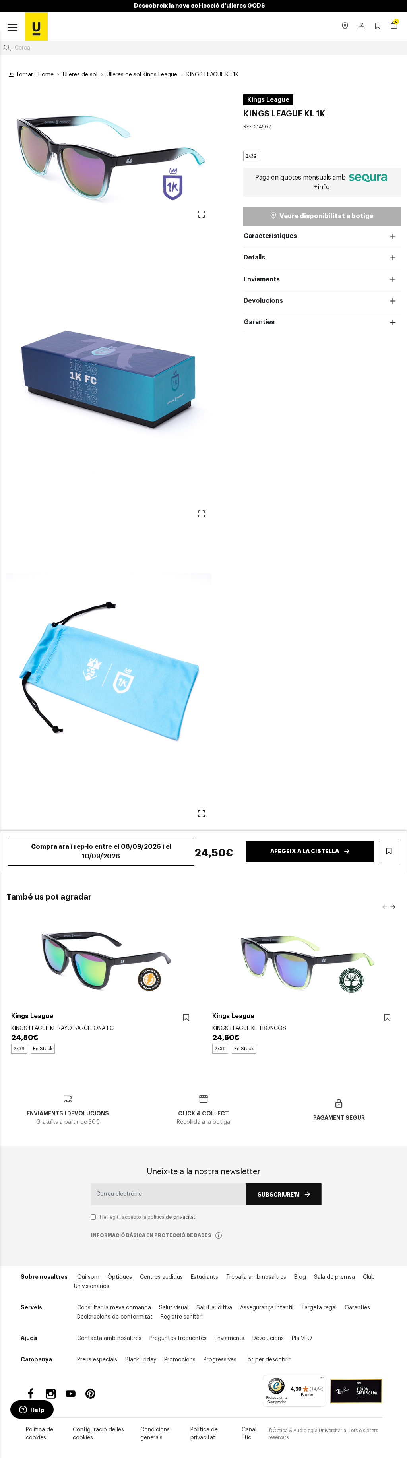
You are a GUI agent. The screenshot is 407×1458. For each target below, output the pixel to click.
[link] (36, 26)
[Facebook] (31, 1394)
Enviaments (262, 279)
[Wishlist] (186, 1017)
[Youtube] (71, 1394)
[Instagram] (51, 1394)
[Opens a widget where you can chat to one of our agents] (32, 1410)
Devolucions (263, 301)
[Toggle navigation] (12, 27)
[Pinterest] (90, 1394)
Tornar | (25, 74)
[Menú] (321, 1379)
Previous (385, 907)
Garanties (259, 322)
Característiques (270, 236)
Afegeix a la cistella (304, 851)
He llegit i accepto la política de (147, 1217)
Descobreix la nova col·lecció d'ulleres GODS (199, 5)
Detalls (254, 257)
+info (322, 187)
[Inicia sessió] (362, 26)
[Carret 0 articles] (393, 26)
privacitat (184, 1217)
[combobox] (203, 48)
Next (393, 907)
